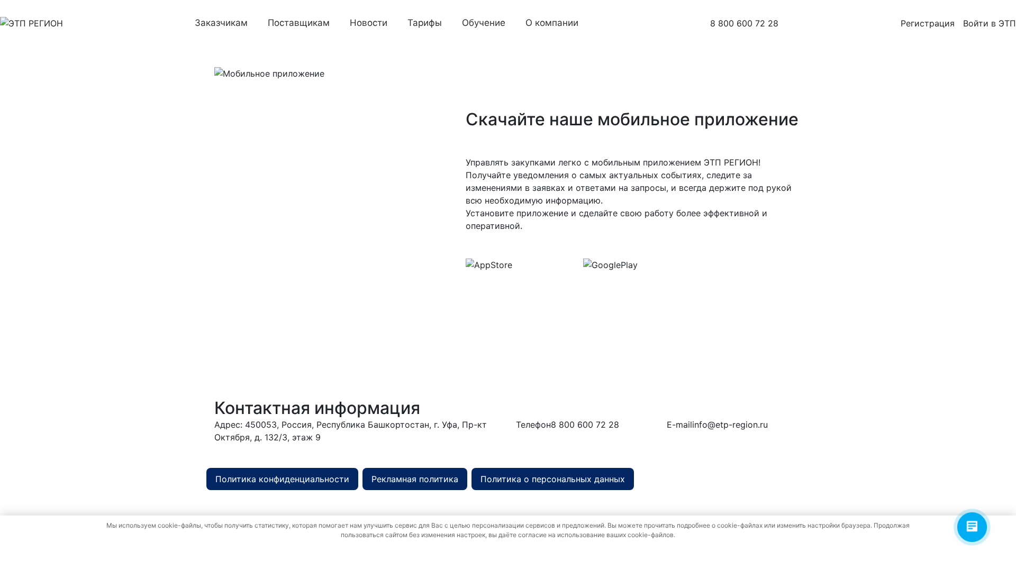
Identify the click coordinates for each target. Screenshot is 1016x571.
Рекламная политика (414, 479)
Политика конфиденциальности (282, 479)
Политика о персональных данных (552, 479)
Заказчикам (221, 22)
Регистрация (928, 23)
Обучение (483, 22)
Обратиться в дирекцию (405, 451)
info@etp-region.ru (730, 424)
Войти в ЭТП (989, 23)
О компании (551, 22)
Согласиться (506, 554)
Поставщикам (299, 22)
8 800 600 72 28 (744, 23)
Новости (368, 22)
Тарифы (424, 22)
